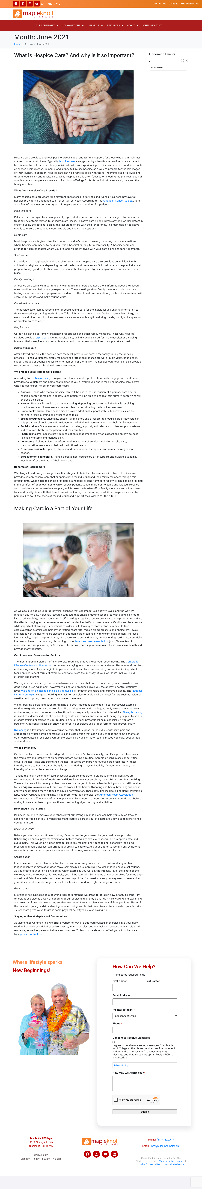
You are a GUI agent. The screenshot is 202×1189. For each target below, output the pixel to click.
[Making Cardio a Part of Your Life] (78, 560)
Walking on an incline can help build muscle (47, 690)
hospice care (67, 161)
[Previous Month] (182, 60)
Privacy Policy (121, 1065)
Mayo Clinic (42, 378)
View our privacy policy (171, 1161)
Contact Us (159, 4)
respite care (42, 337)
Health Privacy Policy (149, 1164)
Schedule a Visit (152, 25)
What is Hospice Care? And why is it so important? (74, 55)
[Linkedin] (23, 3)
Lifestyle (93, 25)
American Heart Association (91, 641)
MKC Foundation (190, 4)
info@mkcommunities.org (165, 1145)
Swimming (20, 730)
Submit (145, 1111)
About (131, 25)
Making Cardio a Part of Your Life (53, 508)
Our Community (45, 25)
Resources (113, 25)
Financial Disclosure (173, 1164)
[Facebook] (16, 3)
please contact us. (31, 934)
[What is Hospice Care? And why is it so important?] (78, 106)
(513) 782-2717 (165, 1139)
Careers (173, 4)
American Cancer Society (118, 200)
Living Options (71, 25)
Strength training (132, 712)
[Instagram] (30, 3)
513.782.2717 (50, 4)
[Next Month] (186, 60)
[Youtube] (37, 3)
